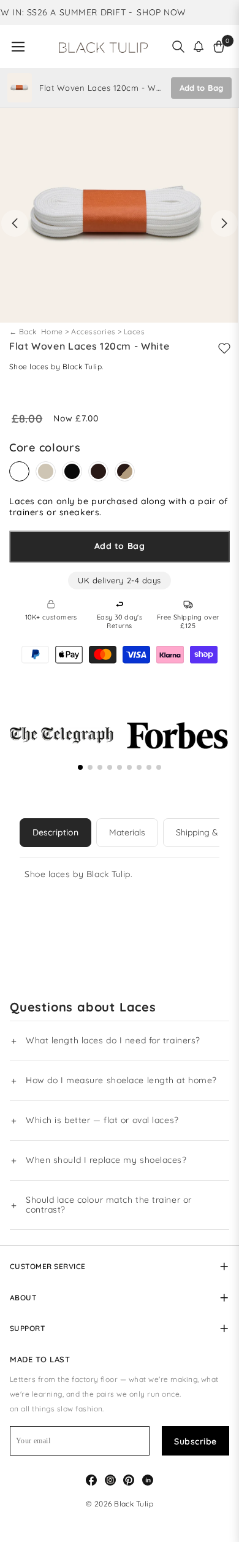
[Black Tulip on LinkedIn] (147, 1479)
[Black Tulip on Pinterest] (128, 1479)
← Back (24, 331)
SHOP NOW (156, 12)
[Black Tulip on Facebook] (91, 1479)
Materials (127, 832)
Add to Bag (201, 88)
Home (53, 331)
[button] (198, 47)
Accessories (93, 331)
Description (55, 832)
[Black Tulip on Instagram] (110, 1479)
